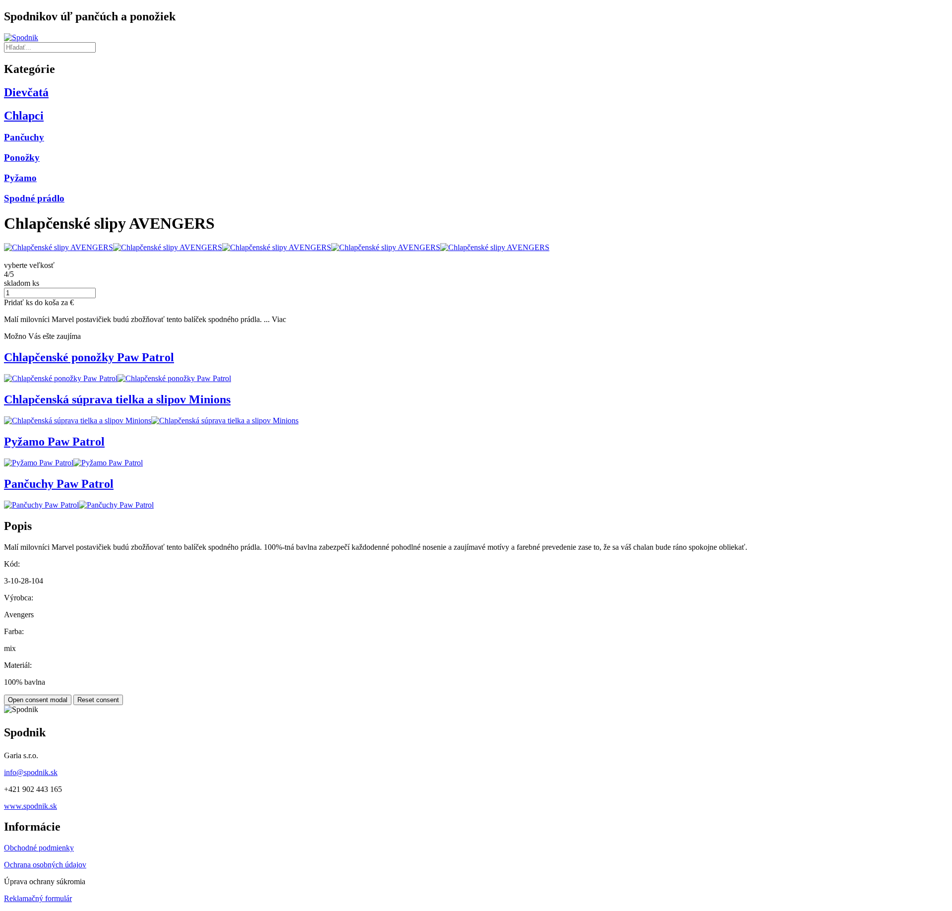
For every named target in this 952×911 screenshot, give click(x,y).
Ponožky (22, 157)
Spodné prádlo (34, 198)
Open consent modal (37, 700)
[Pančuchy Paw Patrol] (41, 505)
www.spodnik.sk (30, 806)
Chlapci (24, 115)
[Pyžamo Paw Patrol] (38, 462)
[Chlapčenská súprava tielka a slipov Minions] (77, 420)
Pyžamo (20, 178)
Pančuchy (24, 137)
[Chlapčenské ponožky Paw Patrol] (61, 378)
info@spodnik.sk (31, 772)
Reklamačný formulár (38, 898)
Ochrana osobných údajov (45, 864)
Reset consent (98, 700)
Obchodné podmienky (39, 848)
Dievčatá (26, 92)
